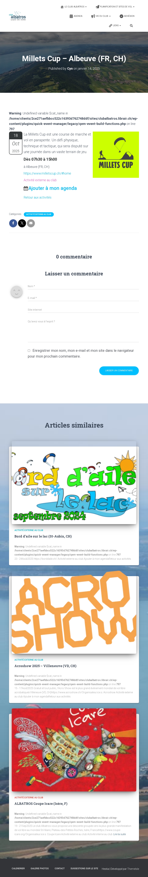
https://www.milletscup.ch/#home (47, 173)
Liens (116, 25)
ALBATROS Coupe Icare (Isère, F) (40, 803)
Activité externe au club (38, 214)
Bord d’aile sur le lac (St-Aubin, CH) (43, 536)
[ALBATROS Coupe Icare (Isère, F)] (74, 749)
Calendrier (18, 868)
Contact (60, 868)
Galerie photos (40, 868)
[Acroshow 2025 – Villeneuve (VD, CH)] (74, 612)
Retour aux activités (37, 197)
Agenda (78, 16)
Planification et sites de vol (116, 6)
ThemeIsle (133, 868)
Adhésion (129, 16)
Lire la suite (119, 834)
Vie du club (102, 16)
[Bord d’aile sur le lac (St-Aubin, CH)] (74, 482)
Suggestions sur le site (84, 868)
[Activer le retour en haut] (140, 869)
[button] (86, 6)
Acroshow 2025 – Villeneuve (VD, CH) (45, 666)
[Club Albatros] (17, 15)
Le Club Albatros (75, 6)
